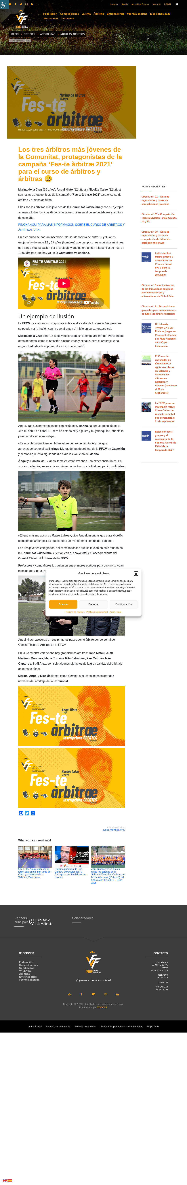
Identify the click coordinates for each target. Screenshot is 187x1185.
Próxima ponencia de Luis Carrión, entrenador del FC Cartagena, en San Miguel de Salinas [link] (70, 873)
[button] (136, 573)
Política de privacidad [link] (97, 612)
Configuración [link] (123, 604)
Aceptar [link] (63, 604)
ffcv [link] (122, 830)
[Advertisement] (154, 124)
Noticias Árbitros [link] (70, 130)
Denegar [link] (93, 604)
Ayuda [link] (125, 4)
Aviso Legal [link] (115, 612)
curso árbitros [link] (111, 830)
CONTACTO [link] (163, 982)
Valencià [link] (157, 4)
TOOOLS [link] (102, 1007)
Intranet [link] (114, 4)
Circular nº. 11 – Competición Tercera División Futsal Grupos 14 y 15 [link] (159, 218)
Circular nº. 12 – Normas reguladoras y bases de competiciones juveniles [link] (155, 200)
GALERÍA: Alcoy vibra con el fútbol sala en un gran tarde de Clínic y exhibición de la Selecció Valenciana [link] (34, 873)
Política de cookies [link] (75, 612)
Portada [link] (85, 130)
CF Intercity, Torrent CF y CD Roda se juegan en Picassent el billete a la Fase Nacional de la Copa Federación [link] (165, 335)
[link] (4, 4)
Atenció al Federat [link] (140, 4)
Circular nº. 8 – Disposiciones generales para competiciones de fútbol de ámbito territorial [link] (158, 310)
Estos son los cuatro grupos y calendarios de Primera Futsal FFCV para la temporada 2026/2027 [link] (164, 264)
